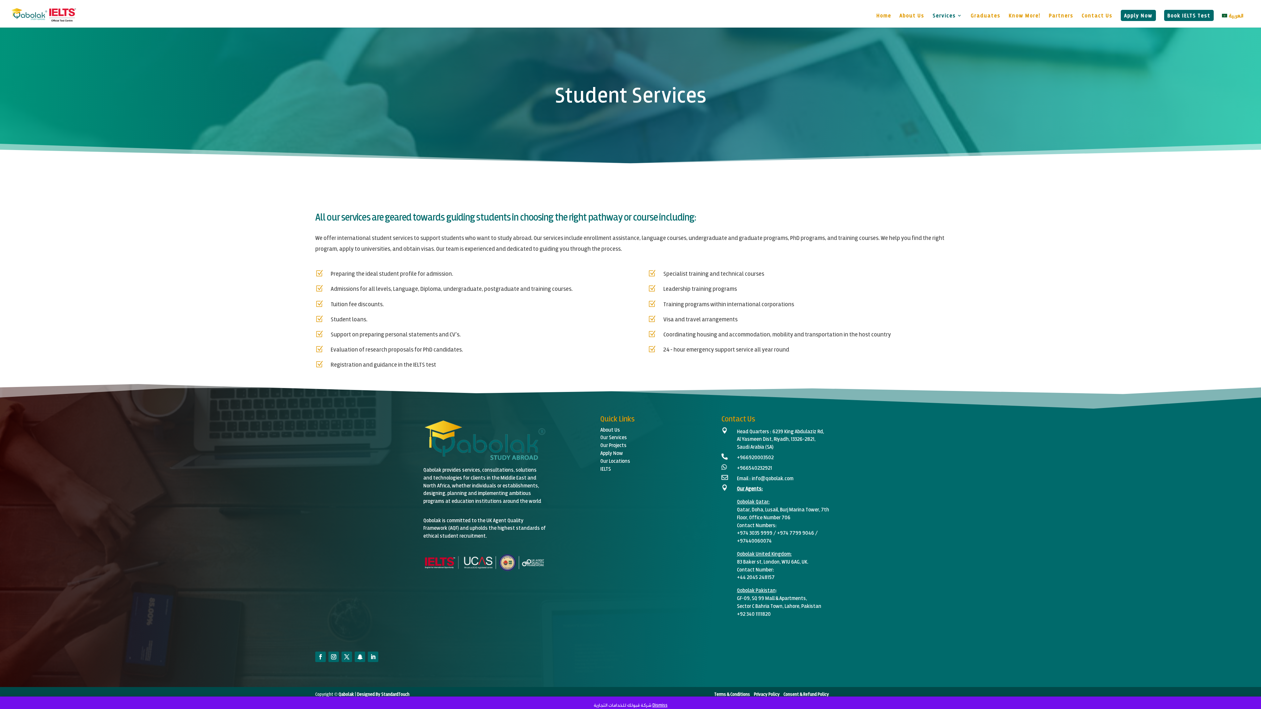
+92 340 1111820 (754, 614)
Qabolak (346, 694)
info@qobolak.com (772, 478)
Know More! (1025, 15)
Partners (1061, 15)
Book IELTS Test (1188, 15)
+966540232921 (754, 467)
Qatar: (763, 501)
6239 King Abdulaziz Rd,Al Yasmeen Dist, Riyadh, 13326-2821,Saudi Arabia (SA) (780, 439)
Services (944, 15)
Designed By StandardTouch (383, 694)
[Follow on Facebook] (320, 657)
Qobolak (746, 501)
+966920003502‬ (755, 457)
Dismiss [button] (660, 705)
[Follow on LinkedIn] (373, 657)
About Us (911, 15)
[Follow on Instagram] (333, 657)
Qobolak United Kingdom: (764, 553)
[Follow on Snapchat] (360, 657)
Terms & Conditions (732, 694)
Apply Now (1138, 15)
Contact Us (1097, 15)
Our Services (613, 437)
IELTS (605, 468)
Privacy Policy (766, 694)
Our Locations (615, 461)
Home (883, 15)
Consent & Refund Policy (806, 694)
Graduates (986, 15)
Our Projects (613, 445)
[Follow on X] (347, 657)
